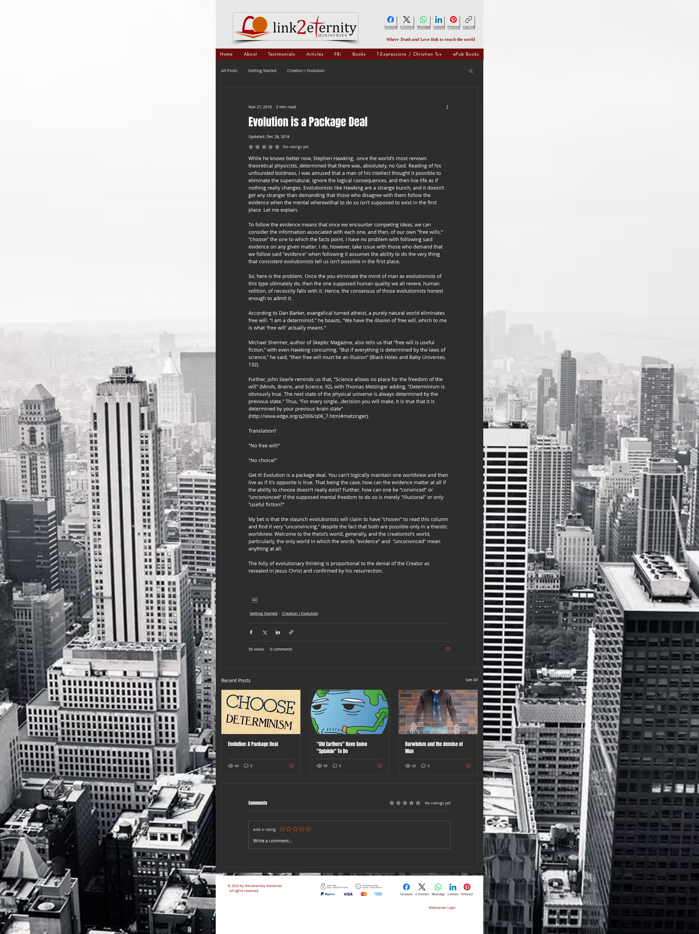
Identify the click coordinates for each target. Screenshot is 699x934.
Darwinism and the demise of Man (434, 748)
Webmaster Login (442, 907)
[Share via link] (291, 632)
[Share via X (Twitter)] (264, 632)
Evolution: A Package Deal (253, 744)
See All (472, 679)
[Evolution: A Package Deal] (260, 712)
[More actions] (447, 107)
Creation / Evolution (306, 70)
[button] (470, 70)
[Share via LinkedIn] (277, 632)
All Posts (229, 70)
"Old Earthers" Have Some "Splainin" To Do (342, 748)
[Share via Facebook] (251, 632)
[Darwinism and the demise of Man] (438, 712)
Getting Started (262, 70)
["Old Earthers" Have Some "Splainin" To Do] (349, 712)
